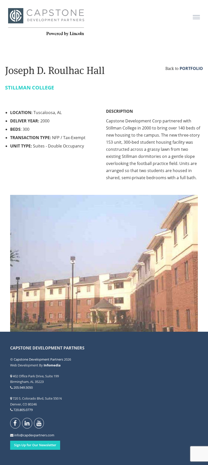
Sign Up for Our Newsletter (35, 445)
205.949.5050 (23, 387)
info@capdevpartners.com (17, 435)
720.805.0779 (23, 409)
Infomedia (52, 365)
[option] (104, 263)
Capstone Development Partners (46, 22)
